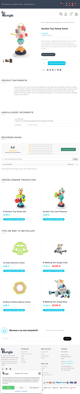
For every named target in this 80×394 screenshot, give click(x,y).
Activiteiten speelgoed (29, 121)
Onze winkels (44, 366)
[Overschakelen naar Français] (75, 3)
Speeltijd (47, 22)
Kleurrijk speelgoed (55, 22)
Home (42, 22)
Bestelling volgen (45, 355)
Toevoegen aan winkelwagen (57, 63)
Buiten (22, 355)
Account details (44, 351)
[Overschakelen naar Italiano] (66, 5)
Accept (8, 387)
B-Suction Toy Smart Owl (14, 211)
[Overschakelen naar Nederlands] (69, 5)
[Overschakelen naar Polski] (72, 5)
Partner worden (44, 372)
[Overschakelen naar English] (69, 3)
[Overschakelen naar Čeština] (60, 3)
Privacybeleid (24, 391)
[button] (39, 373)
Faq (42, 370)
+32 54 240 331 (69, 361)
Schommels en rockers (26, 353)
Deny (21, 387)
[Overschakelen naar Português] (75, 5)
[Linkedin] (10, 369)
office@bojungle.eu (68, 363)
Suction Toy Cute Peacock (55, 211)
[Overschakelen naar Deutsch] (63, 3)
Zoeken (75, 159)
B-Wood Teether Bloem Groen (17, 302)
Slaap (22, 358)
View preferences (34, 387)
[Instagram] (2, 369)
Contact (43, 368)
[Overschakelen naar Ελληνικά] (66, 3)
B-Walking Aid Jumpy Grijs (55, 263)
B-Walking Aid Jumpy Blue (55, 302)
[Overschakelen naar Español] (72, 3)
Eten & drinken (24, 351)
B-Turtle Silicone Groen (14, 263)
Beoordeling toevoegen (68, 149)
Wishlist (43, 358)
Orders (42, 353)
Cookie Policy (18, 391)
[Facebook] (6, 369)
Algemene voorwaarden (46, 374)
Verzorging (23, 362)
